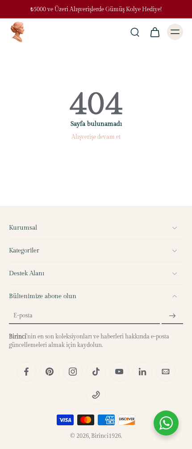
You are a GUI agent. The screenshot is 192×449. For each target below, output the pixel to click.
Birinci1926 (106, 436)
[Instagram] (73, 371)
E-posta (23, 315)
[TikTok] (96, 371)
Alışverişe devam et (96, 137)
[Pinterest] (49, 371)
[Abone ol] (172, 316)
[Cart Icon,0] (154, 32)
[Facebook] (26, 371)
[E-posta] (165, 371)
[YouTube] (119, 371)
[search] (135, 32)
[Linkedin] (142, 371)
